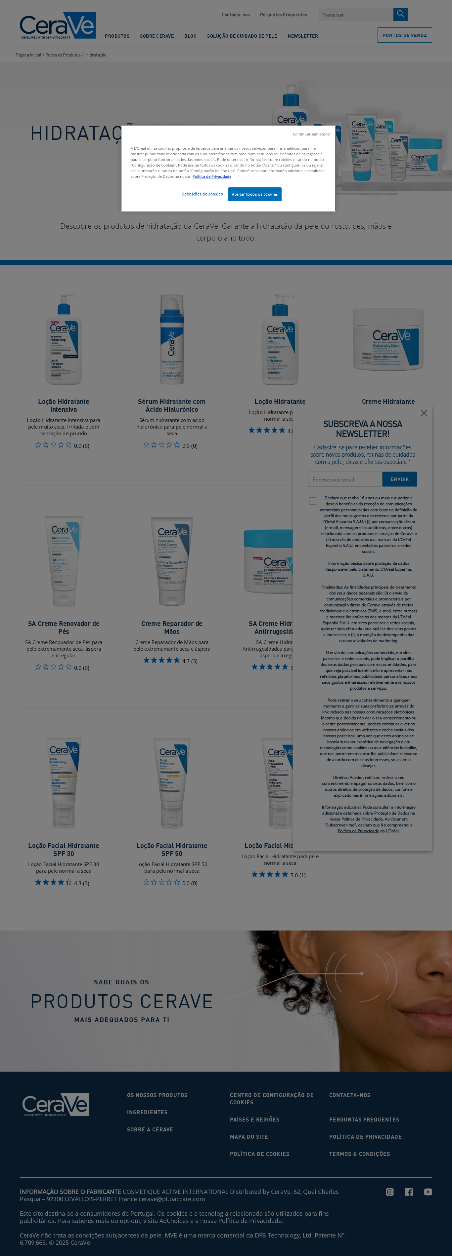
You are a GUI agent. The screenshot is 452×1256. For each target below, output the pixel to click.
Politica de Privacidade (212, 176)
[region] (228, 168)
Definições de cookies (202, 193)
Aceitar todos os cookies (255, 194)
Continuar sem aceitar (312, 134)
